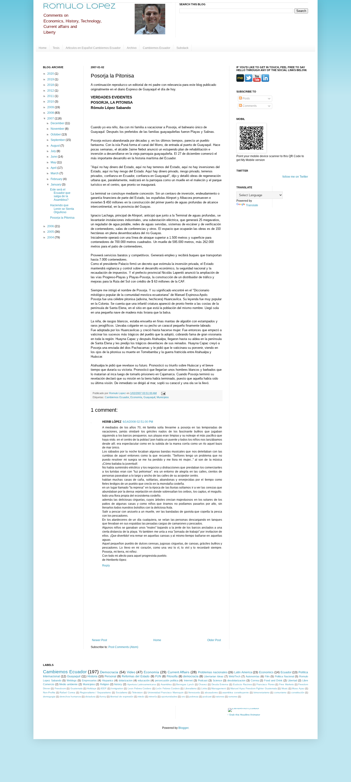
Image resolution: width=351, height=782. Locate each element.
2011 (51, 96)
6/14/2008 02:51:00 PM (138, 421)
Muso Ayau (298, 688)
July (54, 151)
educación (144, 680)
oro (183, 696)
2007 (51, 118)
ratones (220, 696)
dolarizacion (126, 680)
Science (217, 680)
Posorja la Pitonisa (62, 217)
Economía (136, 397)
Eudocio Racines (242, 684)
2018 (51, 85)
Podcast (202, 680)
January (56, 184)
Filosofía (172, 676)
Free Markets (286, 684)
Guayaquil (149, 397)
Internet (188, 680)
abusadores (211, 692)
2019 (51, 79)
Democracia (109, 672)
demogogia (49, 696)
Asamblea (166, 684)
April (54, 168)
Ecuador (286, 672)
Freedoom (60, 688)
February (57, 179)
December (58, 123)
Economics (266, 672)
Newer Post (99, 640)
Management (218, 688)
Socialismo (122, 692)
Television (137, 692)
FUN (158, 676)
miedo (141, 696)
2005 (51, 231)
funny (103, 696)
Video (131, 672)
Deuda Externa (220, 684)
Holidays (91, 688)
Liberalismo (190, 688)
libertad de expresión (121, 696)
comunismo (280, 692)
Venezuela (194, 692)
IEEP (103, 688)
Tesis (56, 48)
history (118, 684)
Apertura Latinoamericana (141, 684)
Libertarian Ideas (213, 676)
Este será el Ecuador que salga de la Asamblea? (60, 194)
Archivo (132, 48)
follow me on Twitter (295, 176)
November (58, 128)
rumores (233, 696)
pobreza (193, 696)
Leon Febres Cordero (140, 688)
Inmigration (117, 688)
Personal (110, 676)
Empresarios (89, 680)
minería (153, 696)
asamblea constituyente (235, 692)
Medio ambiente (68, 684)
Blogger (183, 728)
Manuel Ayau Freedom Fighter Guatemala (253, 688)
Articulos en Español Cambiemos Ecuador (93, 48)
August (55, 145)
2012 (51, 90)
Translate (252, 205)
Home (43, 48)
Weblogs (72, 680)
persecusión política (166, 680)
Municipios (163, 397)
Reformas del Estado (135, 676)
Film (267, 676)
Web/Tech (234, 676)
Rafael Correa (67, 692)
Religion (104, 684)
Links (204, 688)
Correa (255, 680)
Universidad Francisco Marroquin (166, 692)
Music (285, 688)
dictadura (90, 696)
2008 (51, 112)
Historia (92, 676)
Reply (106, 565)
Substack (182, 48)
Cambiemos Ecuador (156, 48)
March (55, 173)
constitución (297, 692)
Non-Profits (49, 692)
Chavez (202, 684)
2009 (51, 107)
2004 (51, 237)
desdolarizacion (236, 680)
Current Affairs (179, 672)
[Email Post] (162, 393)
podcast (207, 696)
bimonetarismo (262, 692)
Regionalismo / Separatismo (95, 692)
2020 (51, 73)
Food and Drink (273, 680)
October (56, 134)
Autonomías (253, 676)
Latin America (243, 672)
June (54, 156)
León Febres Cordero (168, 688)
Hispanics (107, 680)
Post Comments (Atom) (123, 647)
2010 (51, 101)
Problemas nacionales (212, 672)
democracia (190, 676)
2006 (51, 226)
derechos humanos (70, 696)
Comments (249, 106)
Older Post (214, 640)
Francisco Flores (265, 684)
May (54, 162)
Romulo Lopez (79, 6)
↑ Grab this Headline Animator (243, 714)
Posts (246, 98)
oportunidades (169, 696)
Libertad (292, 680)
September (58, 140)
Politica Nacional (284, 676)
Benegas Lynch (185, 684)
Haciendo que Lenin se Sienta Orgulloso (62, 209)
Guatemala (76, 688)
